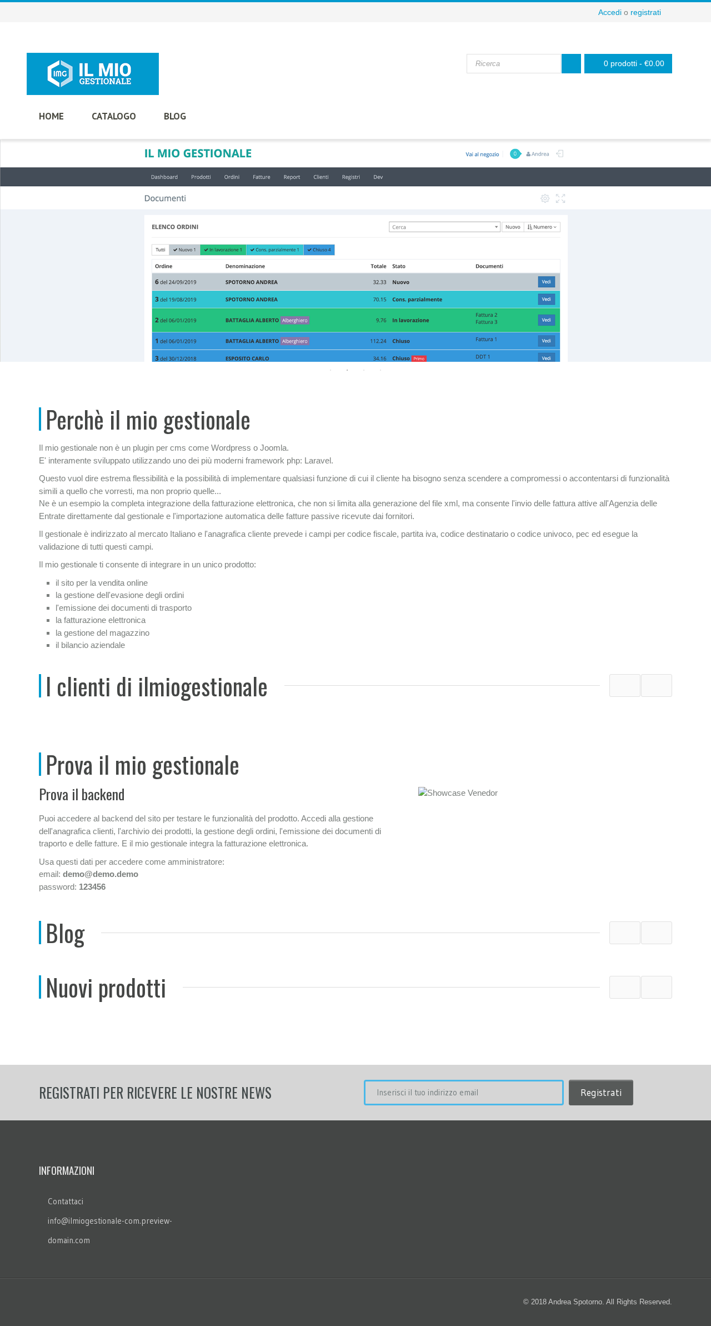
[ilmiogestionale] (93, 74)
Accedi (610, 12)
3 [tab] (363, 370)
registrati (645, 12)
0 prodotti (634, 63)
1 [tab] (330, 370)
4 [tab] (380, 370)
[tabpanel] (355, 250)
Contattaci (65, 1201)
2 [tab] (347, 370)
